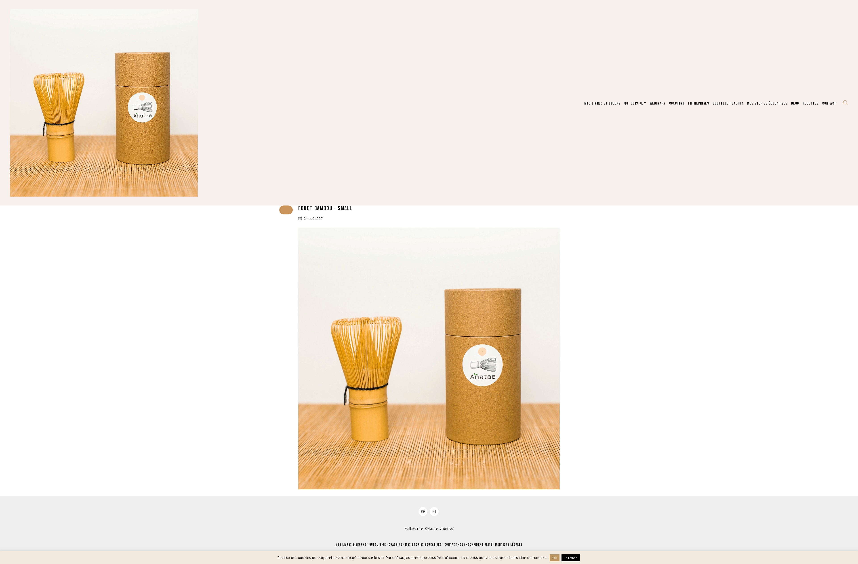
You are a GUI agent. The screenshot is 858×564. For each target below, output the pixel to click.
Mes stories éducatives (423, 545)
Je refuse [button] (570, 558)
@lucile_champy (439, 528)
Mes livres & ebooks (351, 545)
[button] (286, 209)
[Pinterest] (422, 511)
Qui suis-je (377, 545)
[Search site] (845, 103)
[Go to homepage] (104, 103)
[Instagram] (434, 511)
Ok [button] (554, 558)
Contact (450, 545)
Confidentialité (480, 545)
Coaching (396, 545)
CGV (462, 545)
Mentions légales (509, 545)
